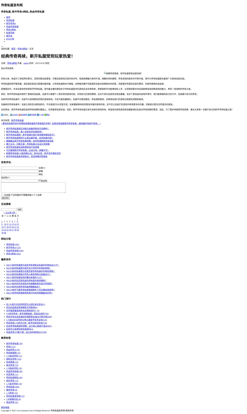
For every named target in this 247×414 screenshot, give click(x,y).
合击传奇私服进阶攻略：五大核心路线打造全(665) (29, 326)
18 (8, 227)
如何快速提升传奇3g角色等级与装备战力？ (28, 274)
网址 (41, 174)
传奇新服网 (13, 353)
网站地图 (5, 407)
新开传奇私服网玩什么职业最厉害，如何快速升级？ (30, 138)
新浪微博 (24, 115)
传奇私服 (10, 20)
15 (18, 224)
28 (15, 230)
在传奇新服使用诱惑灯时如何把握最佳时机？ (29, 293)
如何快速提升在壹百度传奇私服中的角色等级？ (30, 271)
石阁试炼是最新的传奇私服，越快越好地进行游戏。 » (76, 123)
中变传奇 (12, 374)
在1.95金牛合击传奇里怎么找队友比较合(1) (25, 304)
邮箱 (41, 171)
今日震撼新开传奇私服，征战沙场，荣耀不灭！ (27, 150)
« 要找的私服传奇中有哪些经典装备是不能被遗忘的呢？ (26, 123)
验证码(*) (5, 178)
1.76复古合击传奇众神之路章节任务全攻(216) (26, 320)
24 (5, 230)
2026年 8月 (10, 213)
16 (2, 227)
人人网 (41, 115)
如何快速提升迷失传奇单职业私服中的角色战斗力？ (32, 265)
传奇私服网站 (14, 378)
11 (7, 224)
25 (8, 230)
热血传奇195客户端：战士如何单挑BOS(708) (26, 332)
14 (15, 224)
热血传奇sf (13, 350)
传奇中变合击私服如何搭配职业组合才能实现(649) (29, 317)
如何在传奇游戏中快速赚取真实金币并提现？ (29, 284)
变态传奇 (12, 402)
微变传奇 (11, 390)
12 (10, 224)
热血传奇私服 (12, 27)
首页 (8, 17)
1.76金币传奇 (14, 384)
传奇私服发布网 (15, 396)
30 (2, 233)
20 (13, 227)
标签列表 (10, 33)
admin (26, 63)
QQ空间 (15, 115)
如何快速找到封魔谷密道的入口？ (24, 277)
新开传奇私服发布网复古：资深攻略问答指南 (26, 156)
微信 (48, 115)
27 (13, 230)
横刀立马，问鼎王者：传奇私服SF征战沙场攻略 (28, 144)
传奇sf (11, 347)
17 (5, 227)
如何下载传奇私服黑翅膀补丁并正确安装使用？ (30, 290)
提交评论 (5, 198)
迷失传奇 (12, 381)
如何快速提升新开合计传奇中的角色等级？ (28, 268)
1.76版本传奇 (14, 368)
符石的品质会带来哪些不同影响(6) (21, 307)
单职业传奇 (13, 359)
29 (18, 230)
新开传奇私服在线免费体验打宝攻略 (22, 147)
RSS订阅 (10, 39)
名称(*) (42, 168)
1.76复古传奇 (14, 356)
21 (15, 227)
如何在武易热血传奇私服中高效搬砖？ (26, 280)
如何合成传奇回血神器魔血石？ (23, 287)
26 (10, 230)
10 (5, 224)
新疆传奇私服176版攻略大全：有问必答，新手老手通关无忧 (33, 153)
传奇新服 (12, 362)
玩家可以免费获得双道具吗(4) (19, 329)
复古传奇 (12, 365)
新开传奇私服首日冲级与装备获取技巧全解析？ (27, 129)
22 (18, 227)
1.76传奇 (12, 393)
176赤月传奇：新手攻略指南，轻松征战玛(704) (27, 314)
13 (13, 224)
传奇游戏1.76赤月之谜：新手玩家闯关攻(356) (26, 323)
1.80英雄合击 (13, 399)
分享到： (6, 115)
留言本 (9, 36)
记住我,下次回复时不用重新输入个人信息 (23, 195)
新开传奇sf (11, 23)
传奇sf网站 (11, 30)
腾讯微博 (33, 115)
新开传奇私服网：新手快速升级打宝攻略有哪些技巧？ (31, 135)
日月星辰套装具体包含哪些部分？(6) (22, 311)
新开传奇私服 (17, 120)
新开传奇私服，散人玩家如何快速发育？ (24, 132)
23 (2, 230)
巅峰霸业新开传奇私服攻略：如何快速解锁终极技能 (30, 141)
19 (10, 227)
